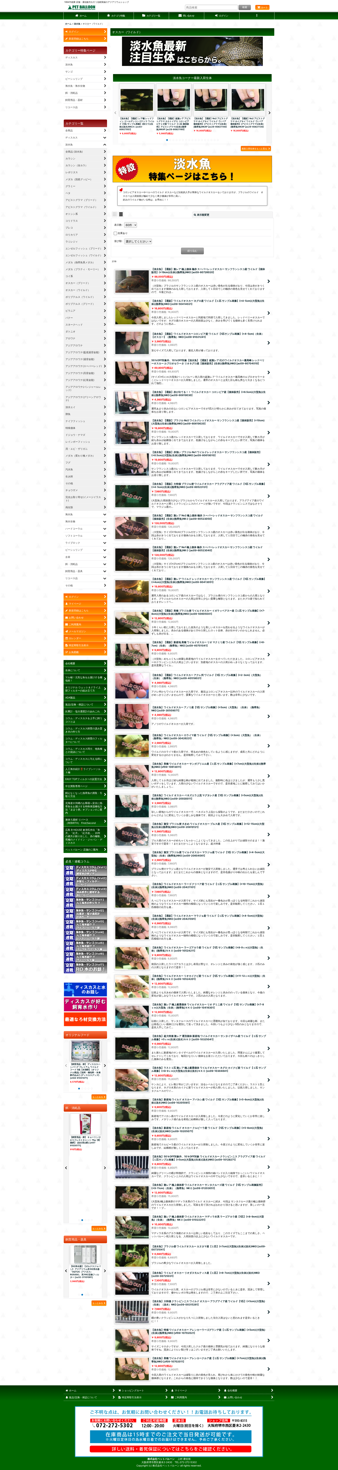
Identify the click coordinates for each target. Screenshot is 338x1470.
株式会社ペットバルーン (161, 1458)
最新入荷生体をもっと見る (255, 148)
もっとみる (97, 1097)
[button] (116, 15)
